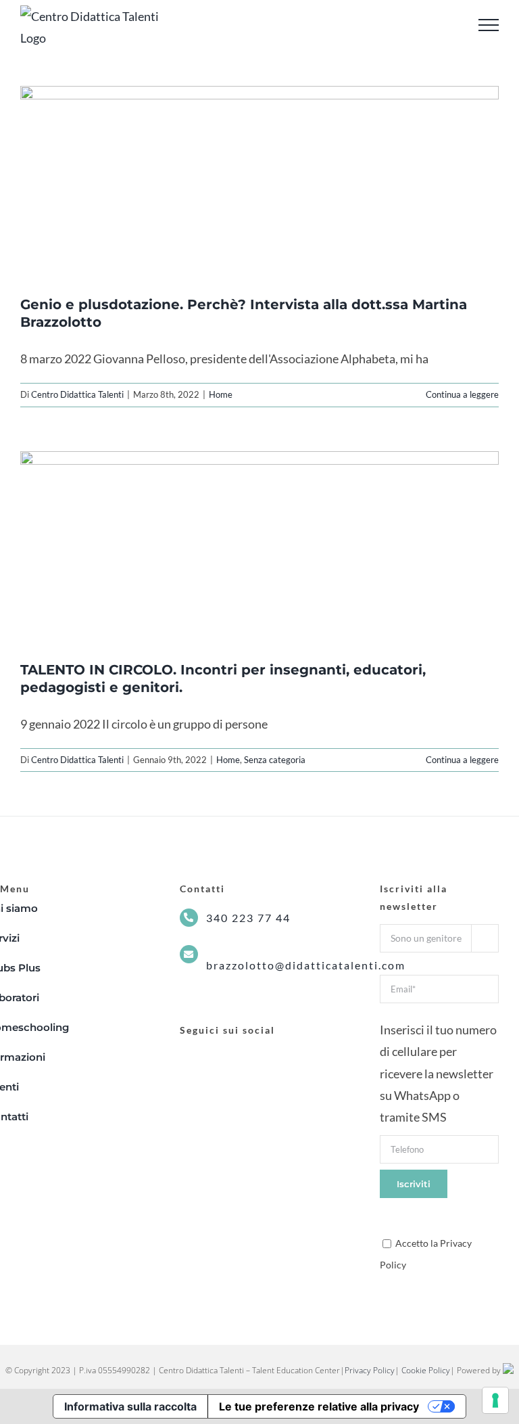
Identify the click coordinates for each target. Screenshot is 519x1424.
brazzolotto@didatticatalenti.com (305, 965)
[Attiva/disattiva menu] (489, 25)
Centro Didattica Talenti (77, 394)
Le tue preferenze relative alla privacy (319, 1406)
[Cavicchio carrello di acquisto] (451, 25)
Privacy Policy (370, 1370)
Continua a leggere (462, 394)
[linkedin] (233, 1055)
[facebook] (185, 1055)
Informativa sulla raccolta (130, 1406)
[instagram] (209, 1055)
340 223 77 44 (248, 917)
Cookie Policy (425, 1370)
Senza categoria (274, 759)
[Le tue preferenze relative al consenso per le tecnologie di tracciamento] (495, 1400)
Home (220, 394)
